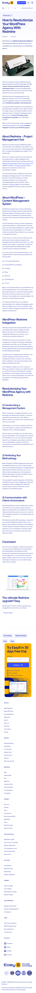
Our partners (7, 813)
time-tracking (26, 163)
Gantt (12, 641)
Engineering (7, 871)
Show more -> (8, 854)
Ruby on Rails (14, 184)
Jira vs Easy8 (7, 888)
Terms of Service (17, 989)
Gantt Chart (20, 165)
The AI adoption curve (10, 848)
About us (6, 804)
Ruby (5, 641)
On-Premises (7, 749)
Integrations (7, 746)
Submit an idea (8, 825)
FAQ (5, 778)
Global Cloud (8, 752)
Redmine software (21, 635)
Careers (6, 807)
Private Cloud (8, 755)
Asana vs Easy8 (8, 886)
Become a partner (9, 761)
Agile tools (7, 717)
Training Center (8, 784)
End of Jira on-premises (11, 842)
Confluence (7, 912)
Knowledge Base (8, 714)
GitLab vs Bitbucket (9, 845)
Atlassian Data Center (10, 906)
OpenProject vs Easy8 (10, 891)
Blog (5, 772)
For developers (8, 790)
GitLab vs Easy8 (8, 894)
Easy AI (6, 720)
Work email (9, 656)
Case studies (7, 775)
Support (6, 758)
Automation (7, 729)
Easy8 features (8, 708)
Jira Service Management (11, 909)
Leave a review (8, 828)
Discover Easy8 (8, 613)
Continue (16, 665)
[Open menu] (32, 2)
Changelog (7, 793)
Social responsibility (9, 816)
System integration (9, 874)
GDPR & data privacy (10, 926)
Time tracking (8, 635)
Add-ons (6, 723)
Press (5, 822)
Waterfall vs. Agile (9, 839)
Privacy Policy (6, 989)
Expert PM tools (8, 711)
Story (5, 810)
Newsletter (7, 819)
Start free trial (21, 2)
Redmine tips (6, 15)
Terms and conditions (10, 923)
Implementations (9, 743)
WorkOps (6, 726)
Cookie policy (8, 932)
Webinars (6, 781)
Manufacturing (8, 868)
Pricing (6, 732)
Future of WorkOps (9, 851)
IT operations (8, 865)
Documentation (8, 787)
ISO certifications (9, 929)
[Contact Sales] (28, 2)
